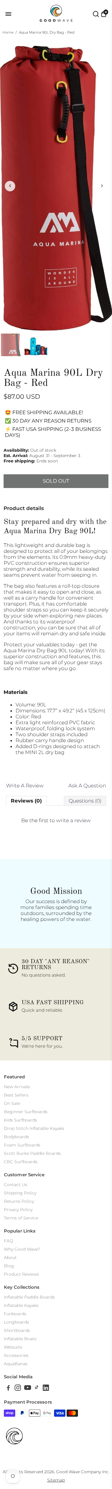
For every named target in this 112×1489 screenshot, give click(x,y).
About (10, 1257)
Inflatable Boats (20, 1338)
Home (7, 32)
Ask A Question (87, 786)
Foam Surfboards (22, 1145)
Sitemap (56, 1480)
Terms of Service (21, 1218)
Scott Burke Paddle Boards (32, 1153)
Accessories (16, 1355)
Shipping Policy (20, 1193)
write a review (73, 820)
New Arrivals (17, 1086)
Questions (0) (85, 801)
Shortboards (17, 1330)
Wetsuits (13, 1347)
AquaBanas (15, 1363)
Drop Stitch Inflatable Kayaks (34, 1128)
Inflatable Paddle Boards (29, 1297)
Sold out (56, 481)
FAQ (8, 1240)
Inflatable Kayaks (21, 1305)
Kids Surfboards (20, 1120)
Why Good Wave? (22, 1249)
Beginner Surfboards (25, 1111)
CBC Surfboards (20, 1161)
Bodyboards (16, 1136)
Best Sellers (16, 1095)
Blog (9, 1265)
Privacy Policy (18, 1209)
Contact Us (15, 1184)
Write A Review (25, 786)
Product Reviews (21, 1274)
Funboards (15, 1313)
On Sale (12, 1103)
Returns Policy (19, 1201)
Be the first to (56, 820)
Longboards (16, 1322)
